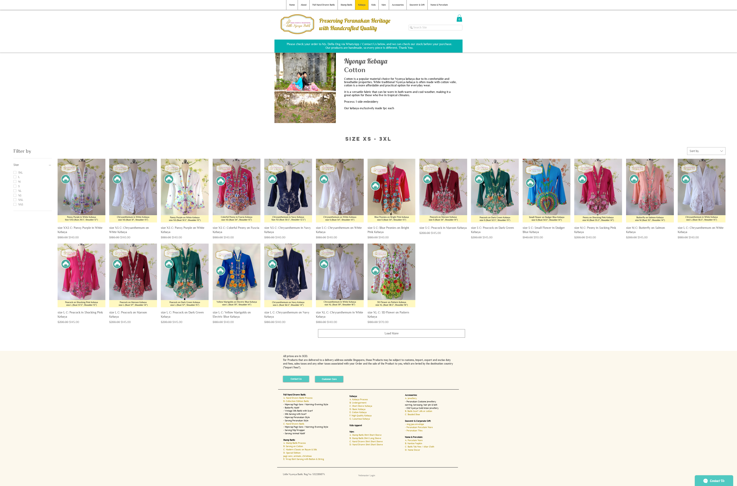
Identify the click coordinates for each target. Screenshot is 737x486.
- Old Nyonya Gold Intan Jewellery (422, 408)
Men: (351, 431)
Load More (392, 333)
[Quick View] (81, 190)
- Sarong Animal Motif (294, 433)
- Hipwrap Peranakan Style (296, 417)
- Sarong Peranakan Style (295, 420)
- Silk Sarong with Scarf (294, 414)
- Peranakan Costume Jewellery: (420, 401)
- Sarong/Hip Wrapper (294, 430)
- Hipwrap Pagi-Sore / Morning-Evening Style (305, 404)
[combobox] (706, 151)
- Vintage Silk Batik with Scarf (298, 410)
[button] (459, 18)
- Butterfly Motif (291, 407)
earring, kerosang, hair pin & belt (421, 404)
